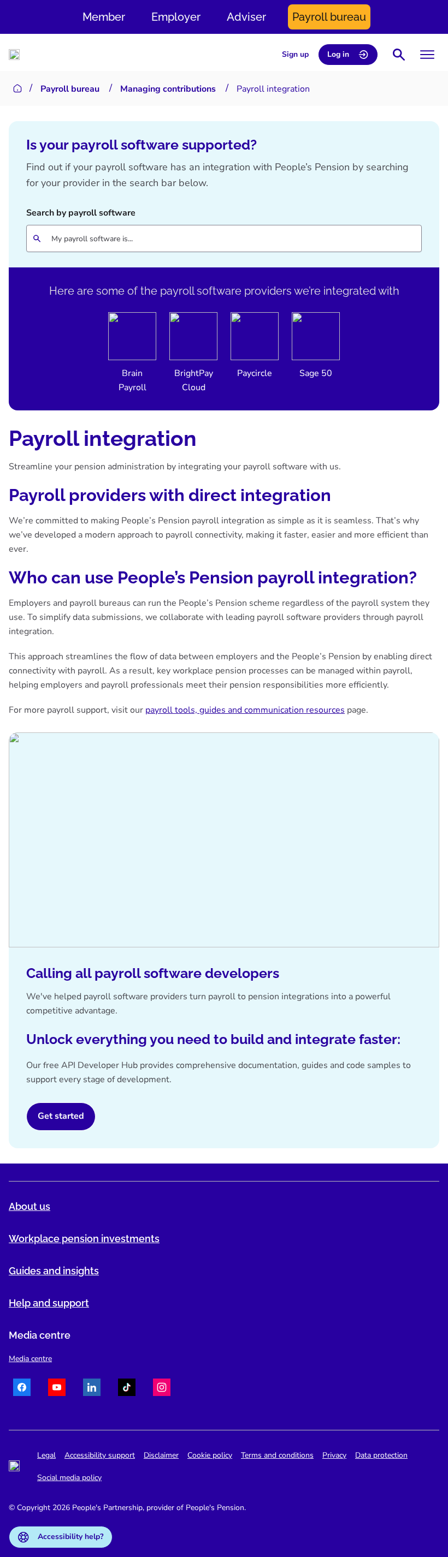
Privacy (334, 1455)
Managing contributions (168, 89)
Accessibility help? (70, 1536)
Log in (338, 54)
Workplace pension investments (84, 1238)
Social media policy (69, 1477)
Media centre (30, 1358)
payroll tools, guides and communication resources (245, 710)
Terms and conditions (277, 1455)
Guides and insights (54, 1270)
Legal (46, 1455)
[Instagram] (162, 1389)
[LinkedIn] (92, 1389)
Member (103, 16)
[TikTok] (127, 1389)
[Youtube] (57, 1389)
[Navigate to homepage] (14, 54)
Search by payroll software (80, 213)
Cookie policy (209, 1455)
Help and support (49, 1303)
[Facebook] (22, 1389)
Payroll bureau (329, 16)
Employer (176, 16)
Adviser (246, 16)
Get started (61, 1116)
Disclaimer (161, 1455)
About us (29, 1206)
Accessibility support (99, 1455)
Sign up (295, 54)
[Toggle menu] (427, 55)
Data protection (381, 1455)
